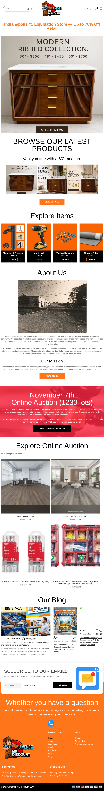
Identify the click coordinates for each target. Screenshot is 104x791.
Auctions (52, 750)
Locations (52, 744)
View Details (52, 202)
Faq (50, 753)
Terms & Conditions (84, 744)
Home (51, 738)
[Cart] (96, 9)
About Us (52, 741)
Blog (50, 756)
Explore (12, 259)
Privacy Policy (81, 741)
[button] (101, 8)
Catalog (51, 747)
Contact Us (80, 738)
